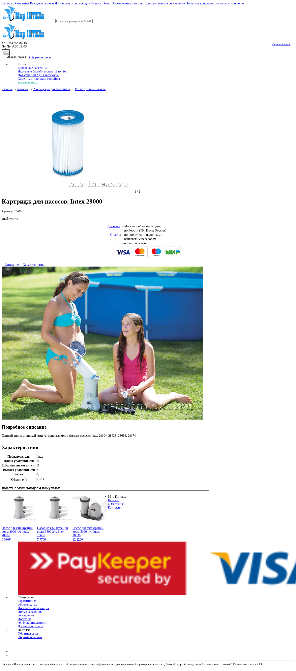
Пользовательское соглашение (164, 3)
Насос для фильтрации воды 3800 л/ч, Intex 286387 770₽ (52, 533)
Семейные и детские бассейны (39, 78)
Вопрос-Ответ (101, 3)
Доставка (114, 226)
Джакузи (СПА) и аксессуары (38, 75)
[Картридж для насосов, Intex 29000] (68, 191)
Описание (11, 264)
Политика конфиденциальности (208, 3)
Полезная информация (127, 3)
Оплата (115, 234)
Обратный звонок (281, 44)
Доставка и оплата (67, 3)
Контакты (237, 3)
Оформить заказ (40, 57)
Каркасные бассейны (32, 67)
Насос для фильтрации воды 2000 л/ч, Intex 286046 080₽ (17, 533)
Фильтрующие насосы (90, 89)
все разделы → (28, 82)
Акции (85, 3)
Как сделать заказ (42, 3)
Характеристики (34, 264)
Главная (7, 89)
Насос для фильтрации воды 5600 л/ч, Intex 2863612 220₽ (87, 533)
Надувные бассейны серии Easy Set (42, 71)
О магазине (21, 3)
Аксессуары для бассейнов (51, 89)
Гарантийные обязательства (27, 602)
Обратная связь (28, 633)
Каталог (7, 3)
